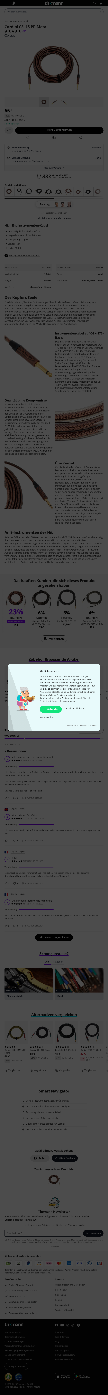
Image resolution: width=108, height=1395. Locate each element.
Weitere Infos (46, 717)
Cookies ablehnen (75, 708)
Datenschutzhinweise (87, 725)
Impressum (71, 725)
